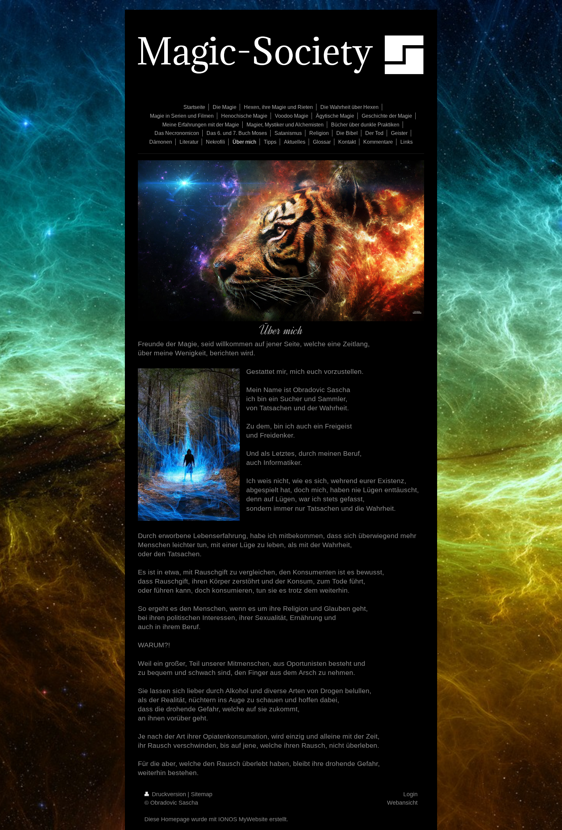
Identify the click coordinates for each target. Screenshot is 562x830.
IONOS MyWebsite (243, 819)
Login (410, 794)
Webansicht (402, 802)
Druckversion (169, 794)
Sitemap (201, 794)
